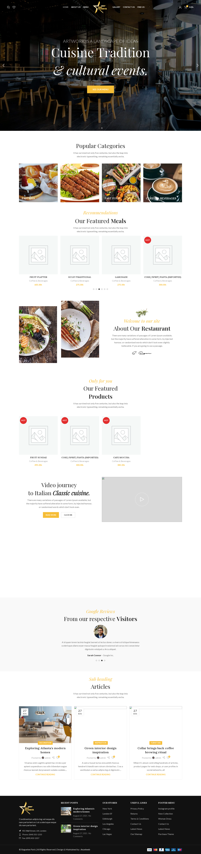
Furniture (156, 743)
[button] (3, 65)
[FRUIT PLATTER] (38, 255)
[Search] (8, 7)
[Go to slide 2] (102, 128)
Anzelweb (85, 849)
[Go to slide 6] (107, 289)
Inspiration (100, 743)
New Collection (165, 813)
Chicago (106, 829)
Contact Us (135, 824)
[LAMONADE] (121, 255)
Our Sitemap (136, 834)
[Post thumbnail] (66, 813)
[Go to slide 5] (104, 289)
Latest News (136, 829)
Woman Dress (164, 818)
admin (48, 757)
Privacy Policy (137, 808)
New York (107, 808)
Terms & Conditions (139, 818)
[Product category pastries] (38, 183)
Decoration (45, 743)
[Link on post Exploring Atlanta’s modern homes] (45, 724)
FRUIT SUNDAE (38, 457)
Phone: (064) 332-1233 (32, 834)
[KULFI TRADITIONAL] (79, 255)
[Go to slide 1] (99, 128)
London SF (107, 813)
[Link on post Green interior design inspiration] (100, 724)
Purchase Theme (166, 834)
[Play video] (142, 499)
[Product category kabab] (79, 183)
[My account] (180, 7)
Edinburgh (107, 818)
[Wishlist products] (14, 7)
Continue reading (45, 774)
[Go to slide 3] (99, 289)
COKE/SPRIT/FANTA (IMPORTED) (162, 277)
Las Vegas (107, 834)
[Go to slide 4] (102, 289)
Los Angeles (108, 824)
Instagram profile (166, 808)
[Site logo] (100, 7)
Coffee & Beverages (38, 280)
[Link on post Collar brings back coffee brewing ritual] (155, 724)
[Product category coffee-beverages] (162, 183)
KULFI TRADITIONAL (79, 277)
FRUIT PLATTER (38, 277)
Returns (134, 813)
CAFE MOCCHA (121, 457)
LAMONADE (121, 277)
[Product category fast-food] (121, 183)
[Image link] (27, 807)
